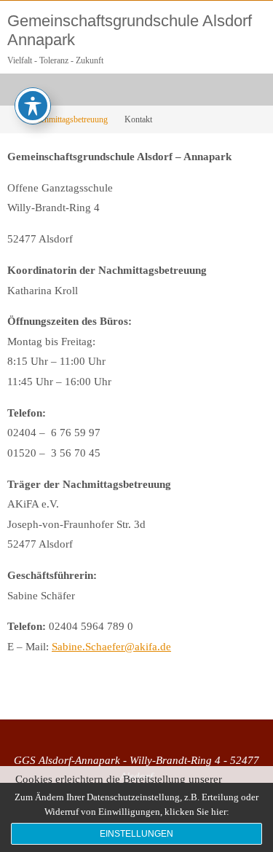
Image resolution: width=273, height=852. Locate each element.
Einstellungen (136, 834)
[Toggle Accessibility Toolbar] (32, 105)
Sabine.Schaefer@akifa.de (111, 646)
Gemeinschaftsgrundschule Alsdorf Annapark (129, 30)
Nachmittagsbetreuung (69, 119)
